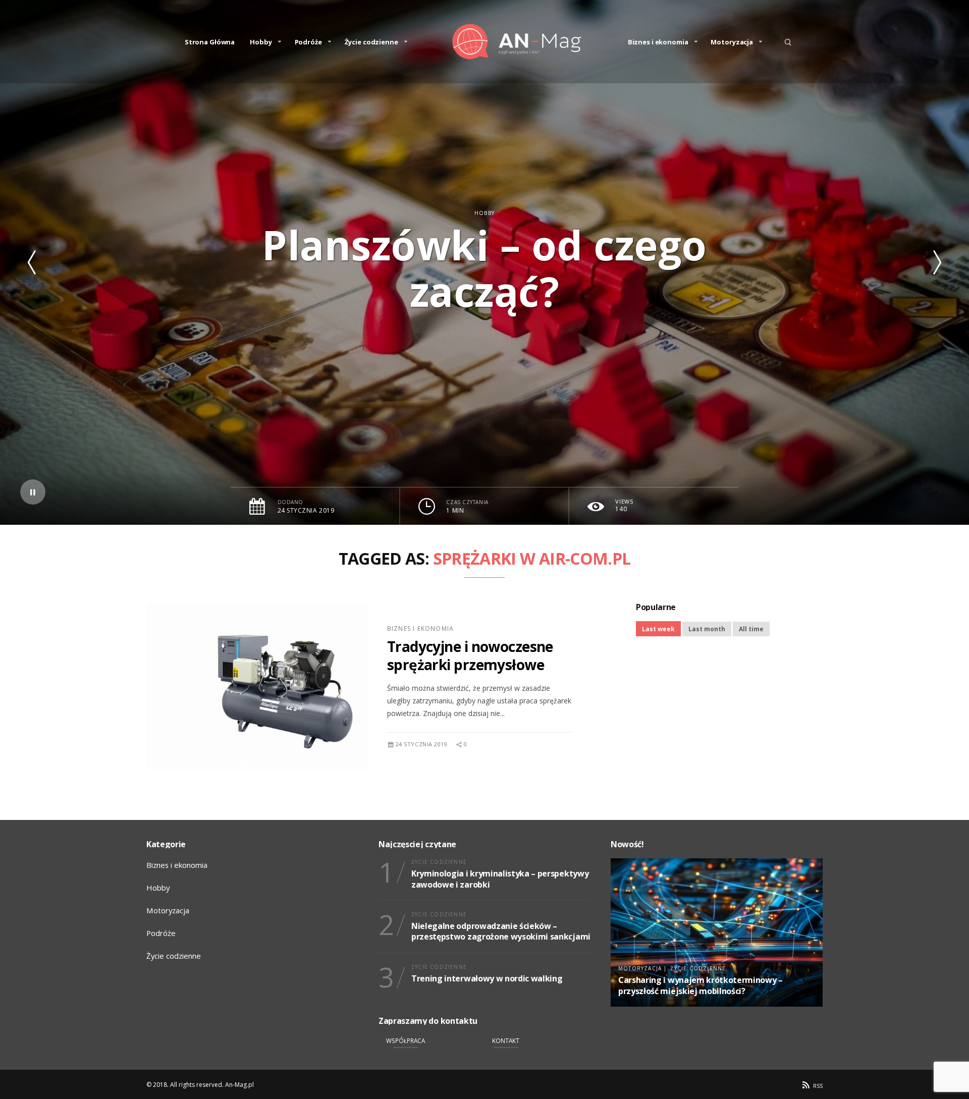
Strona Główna (210, 41)
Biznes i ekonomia (658, 41)
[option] (484, 262)
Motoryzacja (732, 41)
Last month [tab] (706, 629)
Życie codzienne (371, 41)
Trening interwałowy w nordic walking (486, 978)
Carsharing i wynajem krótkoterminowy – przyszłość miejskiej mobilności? (700, 985)
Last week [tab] (658, 629)
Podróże (308, 41)
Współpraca (405, 1040)
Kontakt (505, 1040)
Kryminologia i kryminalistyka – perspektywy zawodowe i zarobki (499, 879)
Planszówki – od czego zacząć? (484, 267)
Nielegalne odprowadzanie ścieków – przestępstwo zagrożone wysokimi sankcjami (500, 931)
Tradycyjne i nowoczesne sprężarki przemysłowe (470, 655)
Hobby (261, 41)
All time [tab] (751, 629)
